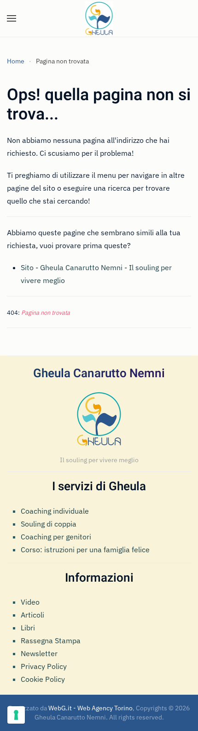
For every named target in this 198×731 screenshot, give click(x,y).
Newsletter (39, 653)
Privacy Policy (44, 666)
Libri (28, 627)
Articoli (32, 614)
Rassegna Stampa (51, 640)
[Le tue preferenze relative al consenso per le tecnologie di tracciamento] (16, 715)
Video (30, 601)
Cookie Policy (43, 679)
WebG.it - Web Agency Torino (90, 708)
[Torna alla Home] (99, 18)
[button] (11, 18)
